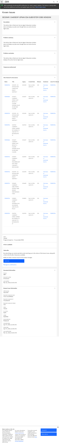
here (36, 437)
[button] (57, 427)
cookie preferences (19, 433)
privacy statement (19, 441)
